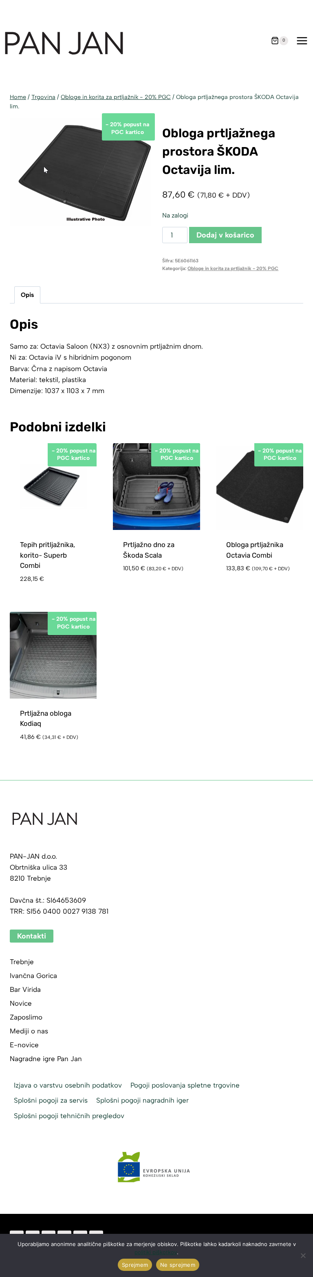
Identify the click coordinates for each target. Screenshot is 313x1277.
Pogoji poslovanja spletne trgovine (185, 1085)
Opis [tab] (27, 295)
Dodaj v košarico (225, 235)
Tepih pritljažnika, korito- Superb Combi (47, 555)
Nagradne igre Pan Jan (46, 1059)
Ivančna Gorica (33, 975)
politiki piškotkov (155, 1252)
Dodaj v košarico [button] (153, 581)
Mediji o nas (29, 1031)
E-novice (24, 1045)
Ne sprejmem (177, 1265)
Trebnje (22, 962)
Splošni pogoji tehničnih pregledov (69, 1116)
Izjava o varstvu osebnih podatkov (68, 1085)
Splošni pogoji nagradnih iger (142, 1100)
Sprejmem (135, 1265)
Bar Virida (25, 989)
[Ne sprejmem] (303, 1255)
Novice (21, 1003)
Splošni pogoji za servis (51, 1100)
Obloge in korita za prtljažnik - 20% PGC (232, 268)
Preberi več (245, 592)
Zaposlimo (26, 1017)
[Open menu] (301, 40)
